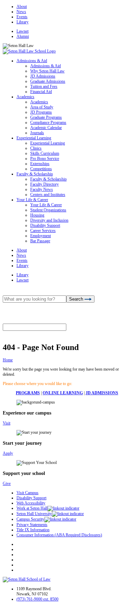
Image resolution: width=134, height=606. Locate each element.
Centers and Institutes (47, 194)
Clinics (36, 148)
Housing (37, 215)
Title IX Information (32, 529)
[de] (131, 603)
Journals (37, 132)
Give (7, 483)
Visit (6, 423)
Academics (25, 96)
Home (8, 360)
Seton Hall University (34, 513)
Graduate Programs (46, 117)
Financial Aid (41, 91)
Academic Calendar (46, 127)
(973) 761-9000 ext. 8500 (37, 599)
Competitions (41, 168)
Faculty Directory (44, 184)
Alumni (22, 36)
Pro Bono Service (44, 158)
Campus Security (30, 519)
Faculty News (41, 189)
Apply (8, 453)
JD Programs (41, 112)
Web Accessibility (30, 503)
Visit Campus (27, 492)
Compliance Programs (48, 122)
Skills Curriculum (44, 153)
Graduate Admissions (47, 81)
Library (22, 22)
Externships (39, 163)
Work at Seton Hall (31, 508)
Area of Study (41, 107)
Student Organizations (48, 210)
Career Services (43, 230)
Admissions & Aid (31, 60)
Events (21, 16)
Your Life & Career (32, 199)
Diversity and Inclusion (49, 220)
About (21, 6)
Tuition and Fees (43, 86)
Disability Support (45, 225)
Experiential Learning (33, 138)
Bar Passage (40, 240)
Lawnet (22, 31)
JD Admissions (42, 76)
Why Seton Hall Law (47, 71)
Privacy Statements (31, 524)
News (21, 11)
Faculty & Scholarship (34, 174)
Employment (40, 235)
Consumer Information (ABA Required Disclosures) (59, 535)
